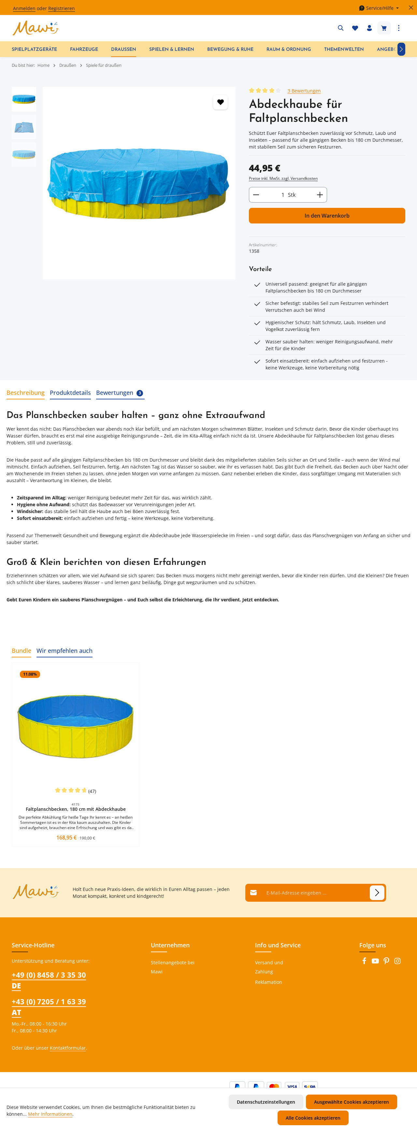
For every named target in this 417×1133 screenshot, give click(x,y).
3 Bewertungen (304, 90)
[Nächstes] (401, 49)
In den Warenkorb (327, 215)
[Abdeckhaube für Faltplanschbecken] (139, 183)
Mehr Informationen (50, 1114)
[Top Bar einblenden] (398, 28)
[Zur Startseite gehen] (36, 28)
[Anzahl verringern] (256, 195)
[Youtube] (376, 963)
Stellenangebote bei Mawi (172, 967)
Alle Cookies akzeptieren (313, 1118)
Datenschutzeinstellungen (266, 1102)
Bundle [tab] (21, 650)
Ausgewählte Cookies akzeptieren (351, 1102)
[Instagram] (397, 963)
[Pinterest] (387, 963)
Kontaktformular (68, 1048)
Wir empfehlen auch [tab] (64, 650)
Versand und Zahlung (269, 967)
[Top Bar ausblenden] (411, 7)
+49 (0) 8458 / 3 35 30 (49, 980)
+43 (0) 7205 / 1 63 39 (49, 1007)
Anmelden (24, 8)
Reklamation (268, 982)
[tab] (26, 393)
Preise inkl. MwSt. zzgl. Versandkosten (283, 178)
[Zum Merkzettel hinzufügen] (220, 102)
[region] (123, 183)
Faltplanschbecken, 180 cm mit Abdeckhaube (76, 809)
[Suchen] (340, 28)
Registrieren (61, 8)
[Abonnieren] (377, 892)
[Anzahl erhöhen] (320, 195)
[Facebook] (365, 963)
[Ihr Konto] (369, 28)
